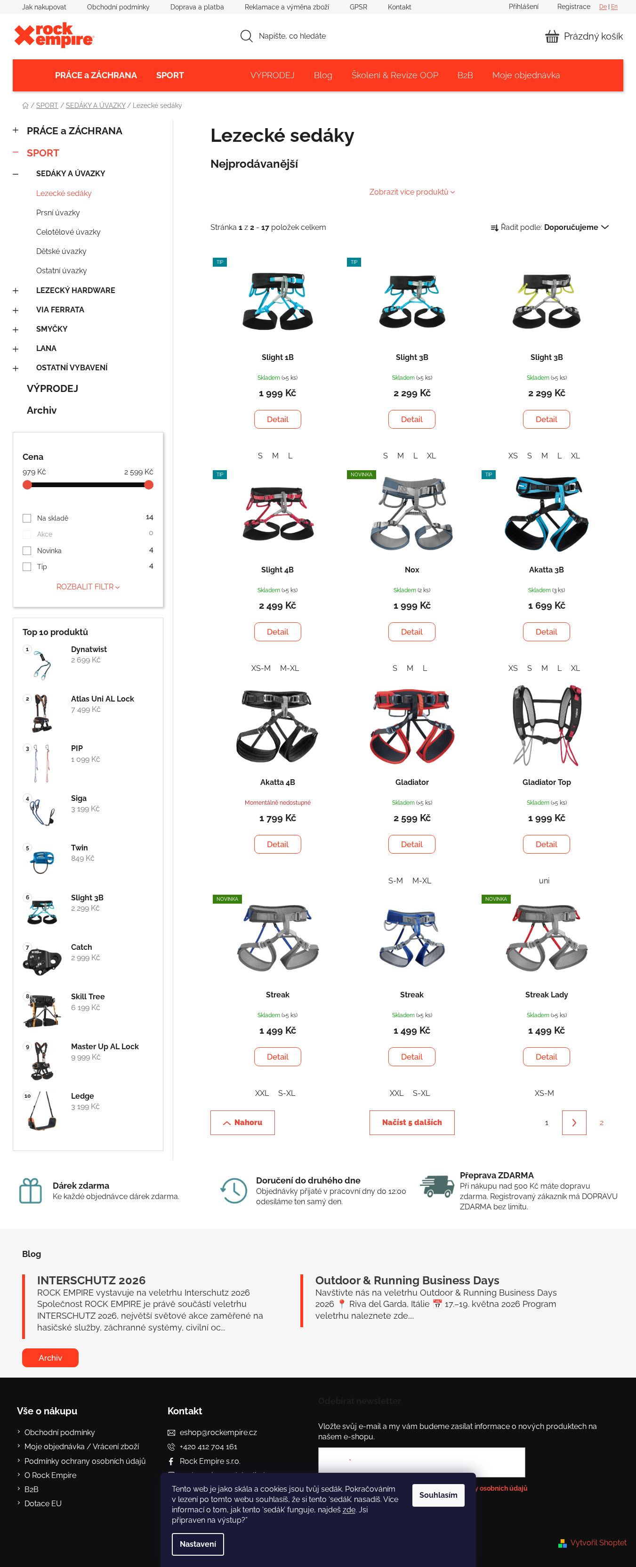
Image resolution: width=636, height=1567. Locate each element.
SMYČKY (52, 329)
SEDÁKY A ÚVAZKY (70, 173)
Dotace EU (43, 1503)
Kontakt (399, 7)
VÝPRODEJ (52, 388)
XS (513, 455)
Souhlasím (438, 1495)
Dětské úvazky (61, 251)
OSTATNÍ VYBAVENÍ (72, 367)
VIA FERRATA (60, 309)
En (614, 6)
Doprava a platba (197, 7)
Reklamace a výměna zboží (287, 7)
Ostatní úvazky (61, 270)
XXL (262, 1093)
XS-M (261, 668)
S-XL (286, 1093)
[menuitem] (96, 75)
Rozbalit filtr (84, 586)
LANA (46, 348)
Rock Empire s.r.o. (210, 1461)
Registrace (573, 6)
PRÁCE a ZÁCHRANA (74, 131)
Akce (95, 533)
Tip (95, 566)
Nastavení (198, 1544)
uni (544, 880)
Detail (278, 419)
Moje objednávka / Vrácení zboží (81, 1446)
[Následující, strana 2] (574, 1122)
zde (349, 1509)
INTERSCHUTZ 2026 (91, 1280)
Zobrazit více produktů (409, 192)
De (603, 6)
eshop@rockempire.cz (218, 1432)
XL (431, 455)
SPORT (43, 153)
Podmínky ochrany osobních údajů (85, 1461)
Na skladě (95, 517)
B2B (31, 1489)
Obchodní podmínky (118, 7)
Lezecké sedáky (64, 193)
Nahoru (248, 1122)
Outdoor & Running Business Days (407, 1280)
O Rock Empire (50, 1475)
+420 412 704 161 (208, 1446)
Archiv (42, 410)
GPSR (358, 7)
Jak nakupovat (44, 7)
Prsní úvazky (58, 212)
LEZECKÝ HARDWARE (75, 290)
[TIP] (277, 301)
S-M (395, 880)
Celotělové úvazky (68, 232)
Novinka (95, 550)
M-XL (289, 668)
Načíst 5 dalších (412, 1122)
